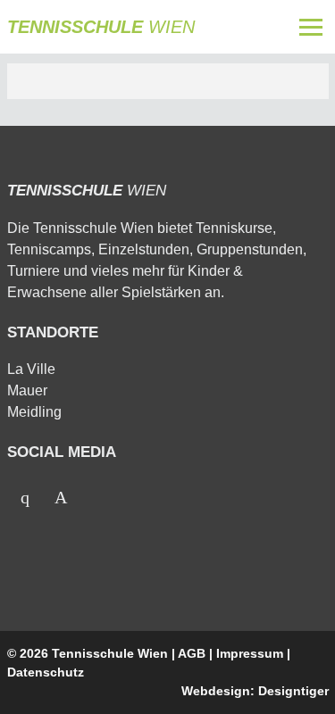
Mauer (27, 390)
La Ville (31, 369)
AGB (191, 653)
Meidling (34, 411)
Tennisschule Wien (110, 653)
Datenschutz (45, 672)
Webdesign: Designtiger (255, 691)
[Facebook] (25, 497)
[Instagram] (60, 497)
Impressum (249, 653)
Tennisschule (101, 27)
